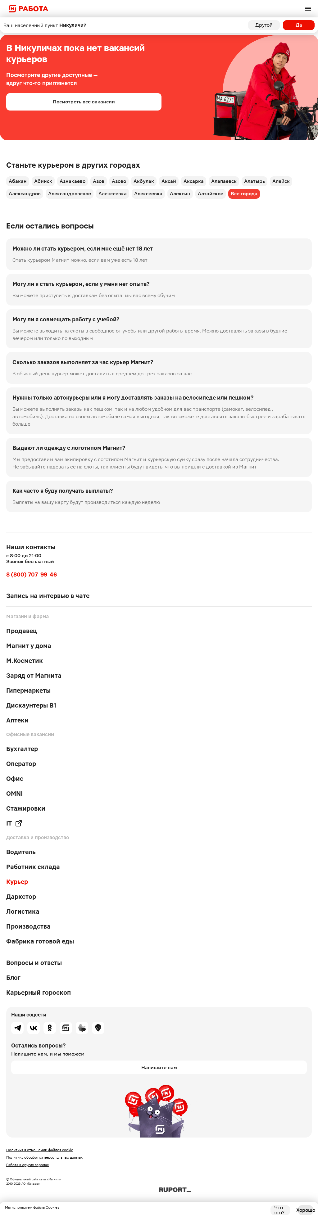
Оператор (21, 763)
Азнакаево (72, 181)
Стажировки (25, 808)
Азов (98, 181)
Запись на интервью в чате (47, 595)
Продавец (21, 631)
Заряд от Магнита (33, 675)
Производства (28, 926)
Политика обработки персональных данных (44, 1157)
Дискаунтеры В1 (31, 705)
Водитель (21, 852)
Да (299, 25)
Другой (264, 25)
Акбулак (144, 181)
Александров (25, 194)
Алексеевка (112, 194)
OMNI (14, 793)
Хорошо (305, 1210)
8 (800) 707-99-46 (31, 574)
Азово (119, 181)
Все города (244, 194)
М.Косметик (24, 660)
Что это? (279, 1210)
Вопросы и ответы (34, 962)
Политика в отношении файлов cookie (39, 1150)
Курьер (17, 881)
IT (9, 823)
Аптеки (17, 720)
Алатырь (254, 181)
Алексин (180, 194)
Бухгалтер (22, 749)
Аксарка (194, 181)
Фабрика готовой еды (40, 941)
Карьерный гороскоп (38, 992)
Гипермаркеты (28, 690)
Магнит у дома (28, 645)
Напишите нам (159, 1067)
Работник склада (33, 867)
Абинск (43, 181)
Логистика (22, 911)
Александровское (69, 194)
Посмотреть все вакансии (84, 102)
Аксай (168, 181)
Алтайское (210, 194)
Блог (13, 977)
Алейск (281, 181)
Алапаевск (224, 181)
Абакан (18, 181)
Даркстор (21, 896)
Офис (14, 778)
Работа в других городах (27, 1165)
